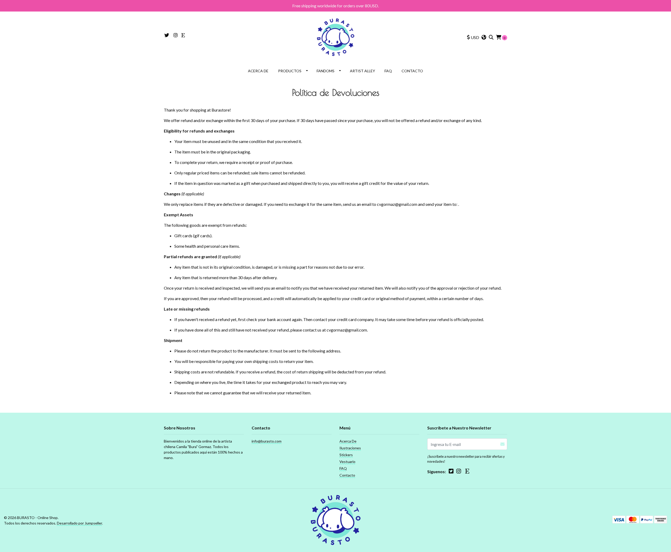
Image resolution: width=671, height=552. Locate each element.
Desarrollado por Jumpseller (79, 523)
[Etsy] (183, 35)
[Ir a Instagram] (176, 35)
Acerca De (258, 71)
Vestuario (347, 461)
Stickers (346, 454)
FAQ (388, 71)
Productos (289, 71)
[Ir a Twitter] (167, 35)
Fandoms (325, 71)
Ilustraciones (350, 448)
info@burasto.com (267, 441)
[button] (473, 37)
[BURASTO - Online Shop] (335, 36)
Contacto (412, 71)
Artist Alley (362, 71)
